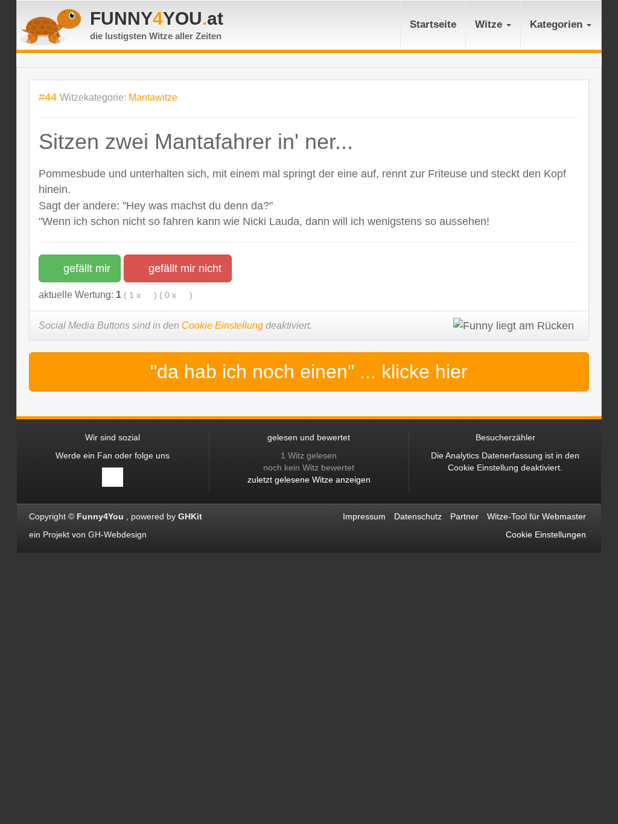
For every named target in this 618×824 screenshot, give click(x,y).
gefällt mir (85, 268)
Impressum (364, 516)
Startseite (433, 24)
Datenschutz (418, 516)
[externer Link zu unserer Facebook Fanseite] (112, 477)
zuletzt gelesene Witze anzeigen (309, 479)
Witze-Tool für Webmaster (536, 516)
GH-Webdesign (118, 534)
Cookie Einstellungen (546, 534)
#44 (48, 96)
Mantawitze (153, 97)
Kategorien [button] (557, 24)
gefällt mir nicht (183, 268)
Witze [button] (490, 24)
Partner (464, 516)
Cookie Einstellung (222, 325)
